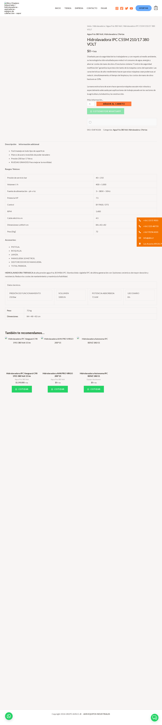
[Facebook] (121, 8)
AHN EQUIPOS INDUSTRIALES (96, 714)
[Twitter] (126, 8)
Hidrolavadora (99, 26)
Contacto (92, 8)
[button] (144, 8)
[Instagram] (117, 8)
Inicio (58, 8)
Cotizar (23, 389)
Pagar (104, 8)
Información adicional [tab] (29, 144)
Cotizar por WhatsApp (107, 111)
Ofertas (121, 34)
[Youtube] (131, 8)
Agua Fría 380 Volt (114, 26)
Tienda (67, 8)
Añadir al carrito (114, 104)
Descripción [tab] (10, 144)
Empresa (79, 8)
